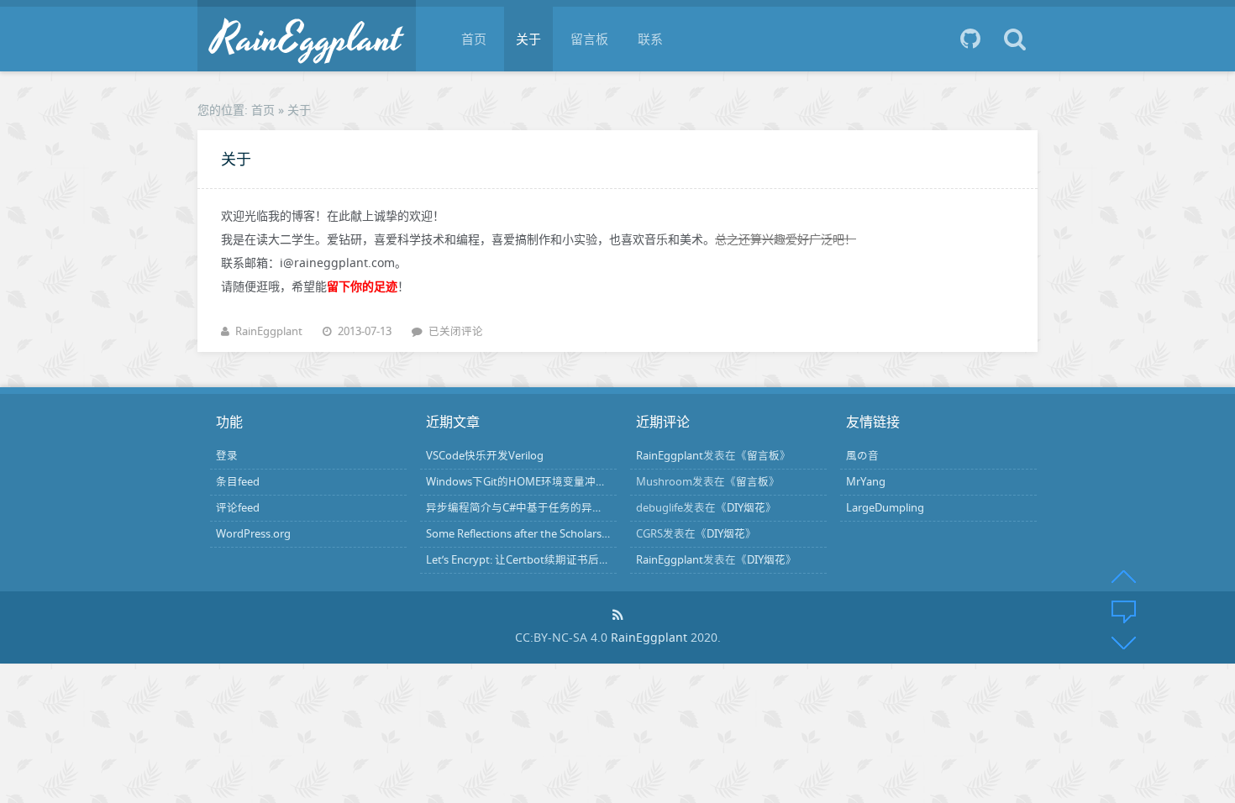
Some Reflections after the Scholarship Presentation (555, 534)
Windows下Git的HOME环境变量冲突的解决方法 (543, 482)
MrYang (866, 482)
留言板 (589, 38)
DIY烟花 (746, 508)
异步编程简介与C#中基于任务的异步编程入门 (536, 508)
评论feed (238, 508)
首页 (473, 38)
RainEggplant (268, 331)
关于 (528, 38)
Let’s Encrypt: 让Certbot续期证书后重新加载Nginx (549, 560)
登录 (227, 456)
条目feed (238, 482)
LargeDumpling (885, 508)
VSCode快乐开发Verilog (485, 456)
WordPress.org (253, 534)
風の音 (862, 456)
